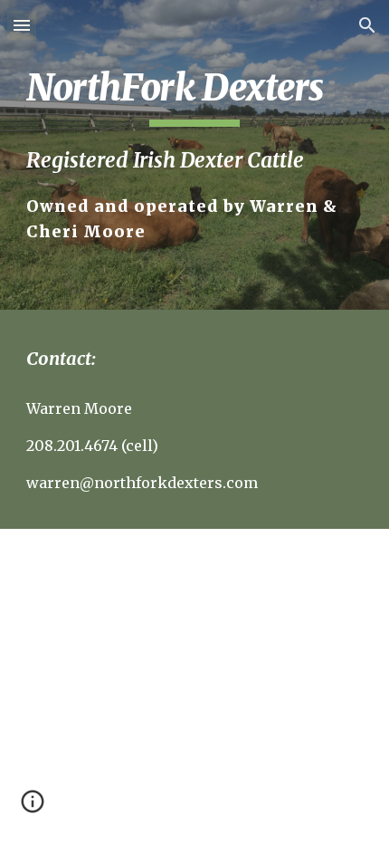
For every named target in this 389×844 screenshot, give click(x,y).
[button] (21, 25)
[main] (195, 155)
